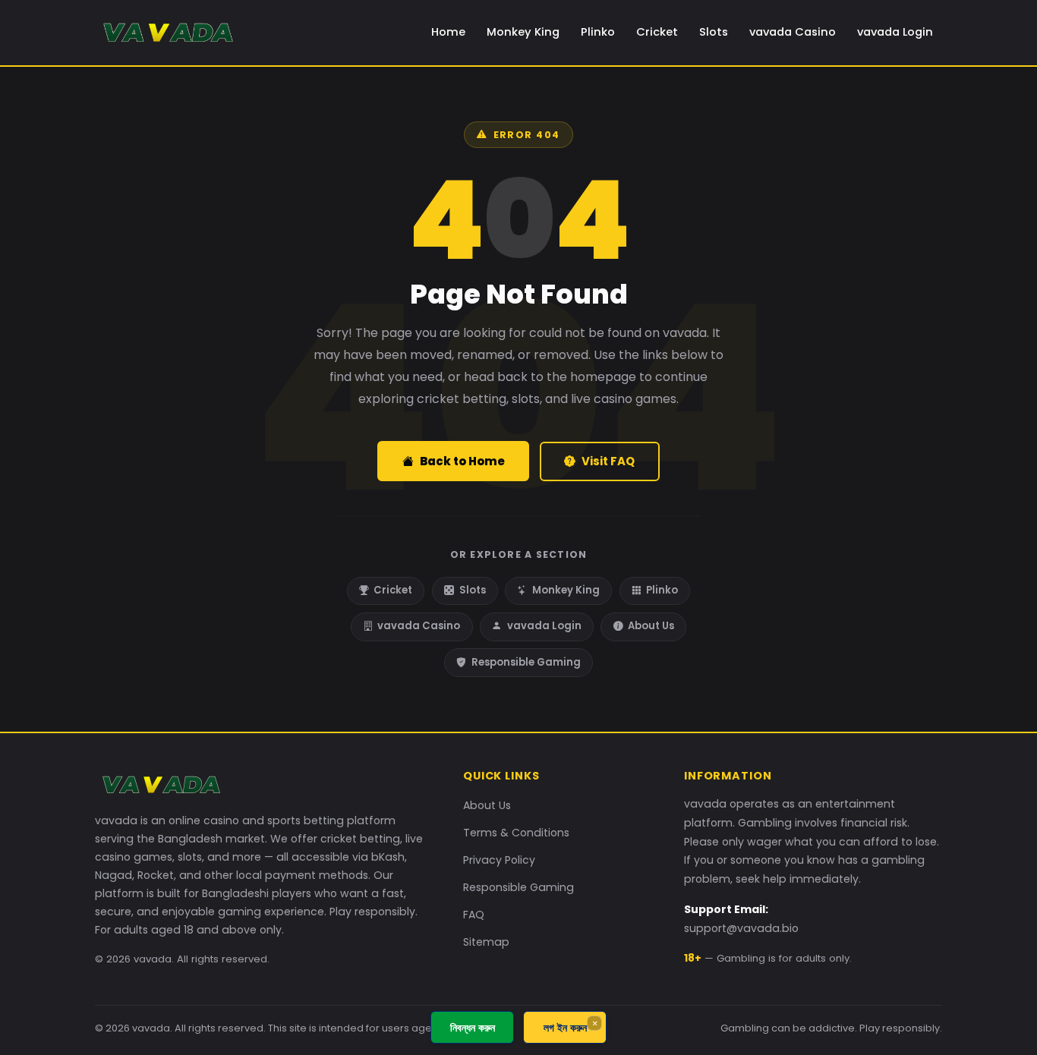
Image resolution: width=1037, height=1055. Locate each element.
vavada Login (895, 31)
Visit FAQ (608, 461)
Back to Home (462, 461)
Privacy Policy (499, 860)
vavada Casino (792, 31)
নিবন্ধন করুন (472, 1027)
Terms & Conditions (516, 832)
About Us (651, 626)
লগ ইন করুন (565, 1027)
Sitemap (486, 942)
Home (448, 31)
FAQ (473, 914)
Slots (713, 31)
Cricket (657, 31)
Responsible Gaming (526, 662)
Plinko (598, 31)
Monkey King (523, 31)
